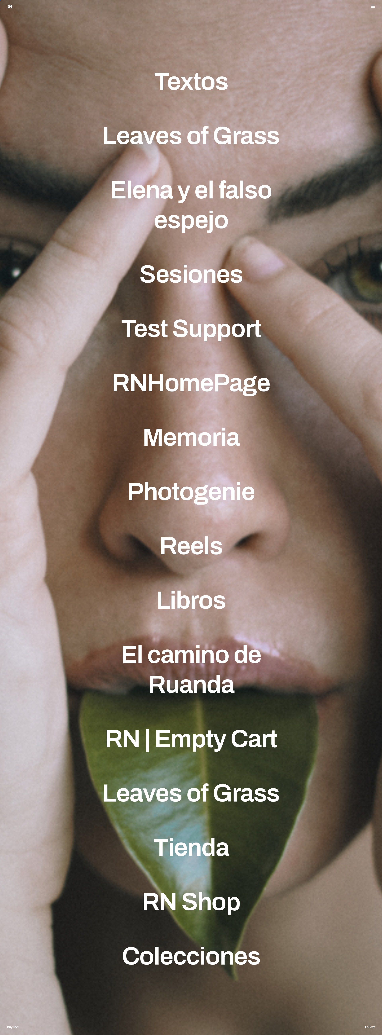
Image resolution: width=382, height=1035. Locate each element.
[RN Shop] (191, 902)
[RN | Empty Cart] (191, 739)
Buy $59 (13, 1028)
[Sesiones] (191, 274)
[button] (373, 6)
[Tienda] (191, 847)
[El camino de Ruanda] (191, 669)
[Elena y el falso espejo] (191, 205)
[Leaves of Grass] (191, 135)
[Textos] (191, 81)
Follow (370, 1028)
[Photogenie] (191, 491)
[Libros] (191, 600)
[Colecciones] (191, 956)
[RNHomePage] (191, 383)
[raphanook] (10, 6)
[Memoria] (191, 437)
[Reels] (191, 546)
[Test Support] (191, 328)
